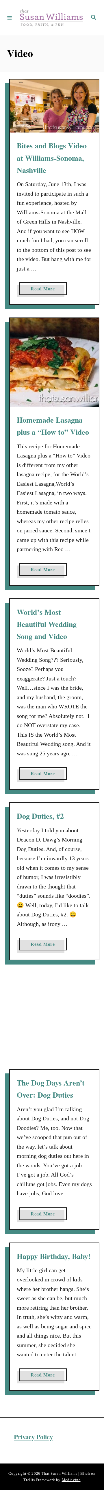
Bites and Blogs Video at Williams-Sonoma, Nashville (52, 157)
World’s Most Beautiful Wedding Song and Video (47, 624)
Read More (45, 290)
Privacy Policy (33, 1437)
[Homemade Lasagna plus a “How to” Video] (54, 362)
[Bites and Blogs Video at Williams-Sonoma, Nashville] (54, 106)
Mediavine (71, 1480)
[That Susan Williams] (51, 17)
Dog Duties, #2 (40, 815)
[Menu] (9, 17)
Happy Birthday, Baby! (54, 1256)
